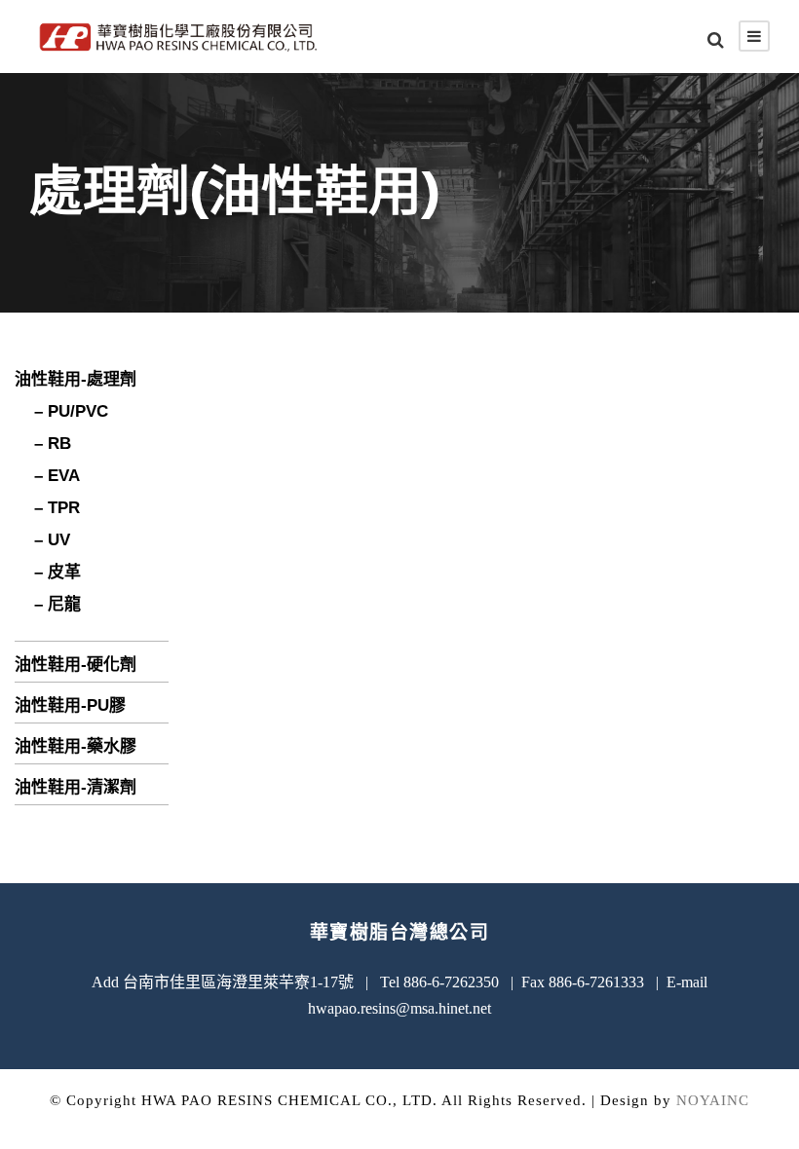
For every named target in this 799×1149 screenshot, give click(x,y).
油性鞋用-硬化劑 (75, 664)
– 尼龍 (57, 604)
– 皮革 (57, 572)
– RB (52, 443)
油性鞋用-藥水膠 (75, 746)
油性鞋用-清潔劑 (75, 787)
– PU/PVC (71, 411)
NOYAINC (712, 1100)
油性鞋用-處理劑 (75, 379)
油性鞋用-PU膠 (70, 705)
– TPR (57, 508)
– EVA (57, 475)
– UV (52, 540)
